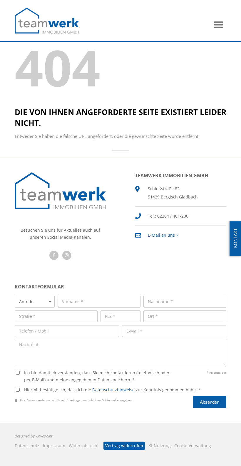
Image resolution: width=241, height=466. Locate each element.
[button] (219, 24)
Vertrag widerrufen (124, 445)
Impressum (54, 445)
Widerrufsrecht (84, 445)
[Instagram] (66, 255)
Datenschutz (27, 445)
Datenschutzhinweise (113, 389)
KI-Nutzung (159, 445)
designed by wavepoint (33, 436)
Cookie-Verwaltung (192, 445)
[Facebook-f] (53, 255)
